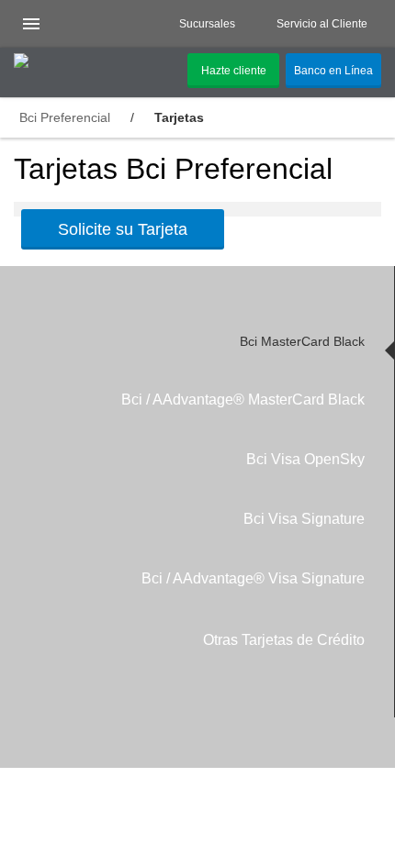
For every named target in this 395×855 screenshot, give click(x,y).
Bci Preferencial (64, 117)
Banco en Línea (333, 70)
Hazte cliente (233, 70)
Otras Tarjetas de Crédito (284, 640)
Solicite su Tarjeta (122, 229)
